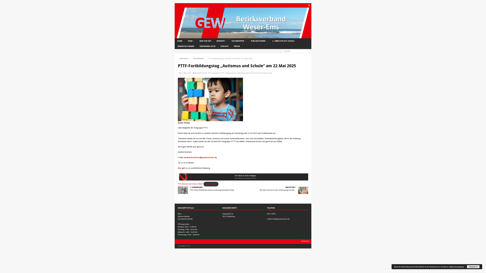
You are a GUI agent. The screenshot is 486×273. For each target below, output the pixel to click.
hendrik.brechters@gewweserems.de (200, 157)
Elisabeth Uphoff (201, 73)
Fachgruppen (238, 41)
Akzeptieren (473, 267)
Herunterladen (211, 184)
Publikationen (258, 41)
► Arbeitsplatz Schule (283, 41)
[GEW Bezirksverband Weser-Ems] (243, 37)
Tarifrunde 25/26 (207, 46)
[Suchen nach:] (295, 51)
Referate (221, 41)
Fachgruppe (215, 73)
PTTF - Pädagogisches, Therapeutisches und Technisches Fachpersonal (246, 73)
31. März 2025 (186, 73)
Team (190, 41)
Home (179, 41)
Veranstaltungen (185, 46)
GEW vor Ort (205, 41)
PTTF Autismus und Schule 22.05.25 (190, 184)
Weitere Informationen (456, 267)
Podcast (225, 46)
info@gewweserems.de (281, 219)
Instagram (305, 241)
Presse (237, 46)
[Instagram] (309, 5)
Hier (179, 168)
